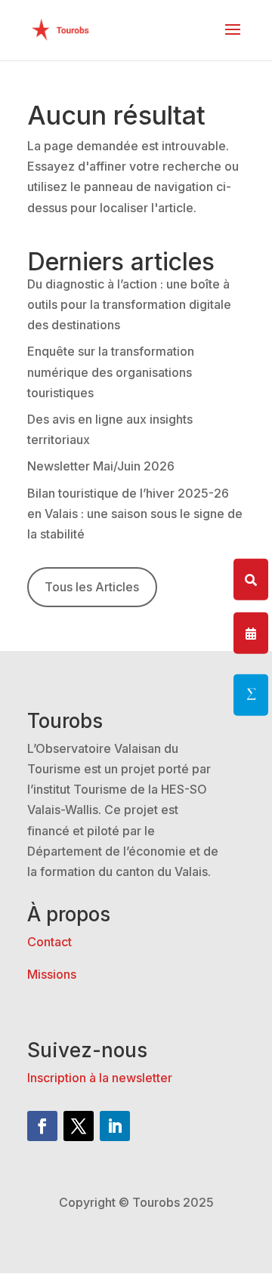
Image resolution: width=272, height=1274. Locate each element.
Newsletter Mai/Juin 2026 (101, 466)
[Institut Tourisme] (250, 695)
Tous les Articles (92, 586)
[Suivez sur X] (78, 1126)
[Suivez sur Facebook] (42, 1126)
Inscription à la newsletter (99, 1077)
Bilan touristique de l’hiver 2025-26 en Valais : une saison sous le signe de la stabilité (135, 513)
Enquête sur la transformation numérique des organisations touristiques (110, 371)
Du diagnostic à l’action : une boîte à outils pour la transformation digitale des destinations (129, 304)
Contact (49, 941)
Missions (51, 974)
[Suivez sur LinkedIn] (115, 1126)
